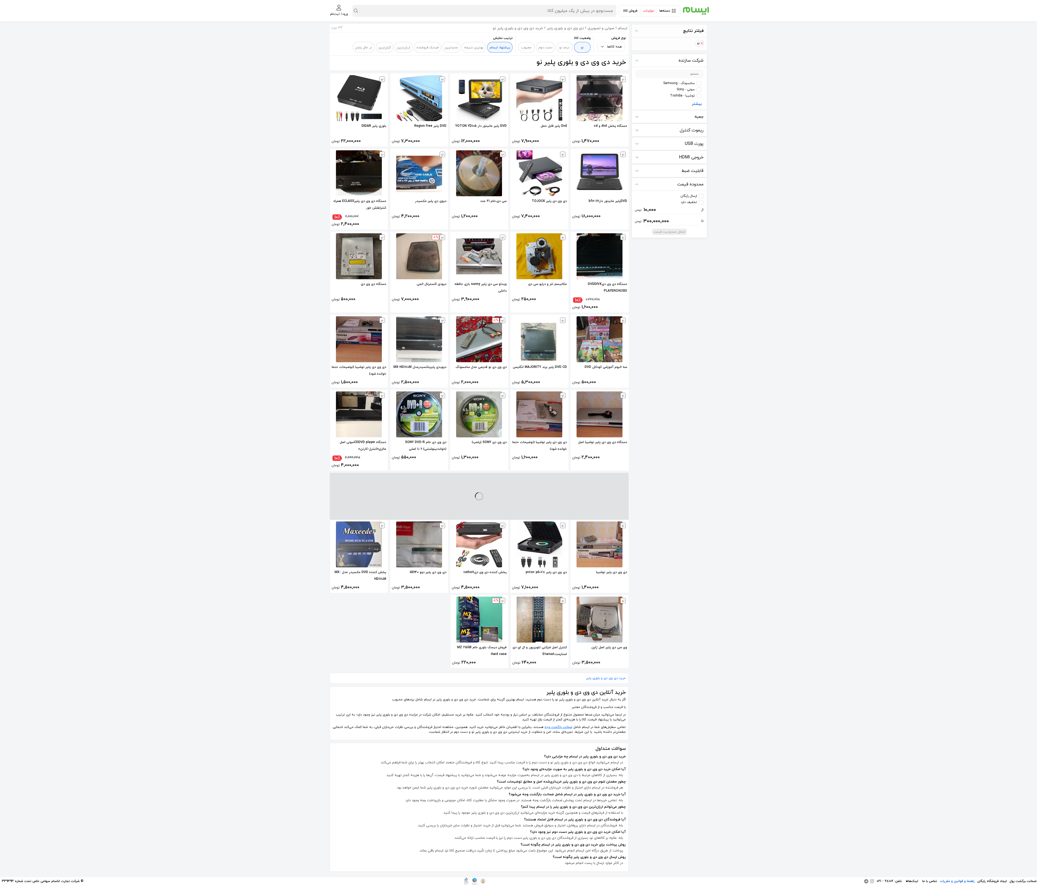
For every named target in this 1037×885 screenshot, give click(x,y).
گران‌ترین (384, 47)
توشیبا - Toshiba (682, 96)
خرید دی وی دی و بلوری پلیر (606, 678)
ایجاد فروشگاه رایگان (992, 881)
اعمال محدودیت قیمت (669, 232)
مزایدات (648, 11)
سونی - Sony (686, 89)
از (669, 209)
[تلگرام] (866, 881)
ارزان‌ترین (403, 47)
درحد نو (564, 47)
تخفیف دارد (689, 202)
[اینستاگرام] (872, 881)
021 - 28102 (885, 881)
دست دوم (545, 47)
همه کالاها (614, 47)
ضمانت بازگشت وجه (558, 727)
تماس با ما (929, 881)
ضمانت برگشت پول (1022, 881)
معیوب (526, 47)
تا (669, 221)
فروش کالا (630, 11)
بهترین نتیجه (473, 47)
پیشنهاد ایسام (500, 47)
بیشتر (697, 104)
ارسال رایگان (689, 196)
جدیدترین (451, 47)
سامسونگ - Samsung (679, 83)
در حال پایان (363, 47)
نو (582, 47)
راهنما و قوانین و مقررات (957, 881)
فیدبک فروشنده (427, 47)
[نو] (701, 43)
